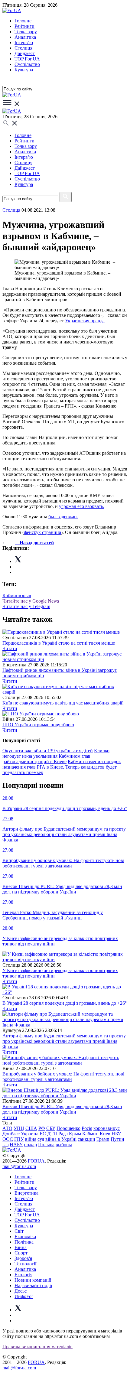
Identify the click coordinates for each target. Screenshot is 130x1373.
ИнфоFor (24, 1296)
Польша (46, 1144)
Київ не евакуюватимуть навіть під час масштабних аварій (63, 702)
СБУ (50, 1128)
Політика (24, 1241)
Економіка (25, 1236)
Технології (25, 1263)
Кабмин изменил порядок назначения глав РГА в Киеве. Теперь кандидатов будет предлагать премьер (61, 767)
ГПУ (19, 1139)
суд (40, 1139)
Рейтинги (24, 26)
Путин (117, 1139)
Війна (21, 1247)
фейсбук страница (42, 532)
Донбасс (11, 1133)
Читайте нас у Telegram (26, 606)
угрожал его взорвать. (81, 506)
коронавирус (106, 1128)
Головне (23, 20)
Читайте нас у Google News (30, 601)
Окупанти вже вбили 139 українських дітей (47, 750)
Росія (87, 1128)
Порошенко (68, 1128)
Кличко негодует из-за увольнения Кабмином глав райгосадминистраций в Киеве (55, 756)
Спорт (21, 1252)
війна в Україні (60, 1139)
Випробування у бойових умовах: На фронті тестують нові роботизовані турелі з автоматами (63, 1076)
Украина (29, 1133)
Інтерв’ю (24, 42)
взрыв (25, 595)
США (31, 1128)
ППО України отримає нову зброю (38, 724)
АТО (7, 1128)
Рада (63, 1133)
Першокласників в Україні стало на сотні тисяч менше (58, 643)
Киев (105, 1133)
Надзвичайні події (33, 1285)
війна (30, 1139)
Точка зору (26, 31)
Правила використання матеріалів (37, 1346)
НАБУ (16, 1144)
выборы (64, 1144)
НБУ (116, 1133)
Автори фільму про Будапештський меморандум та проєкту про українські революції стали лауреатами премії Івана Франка (64, 1041)
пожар (30, 1144)
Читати (9, 648)
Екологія (23, 1274)
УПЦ (19, 1128)
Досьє (21, 1290)
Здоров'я (23, 1258)
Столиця (23, 47)
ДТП (52, 1133)
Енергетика (26, 1193)
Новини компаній (33, 1280)
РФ (41, 1128)
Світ (19, 1231)
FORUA (36, 1160)
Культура (24, 69)
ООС (7, 1139)
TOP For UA (27, 58)
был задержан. (63, 516)
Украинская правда (85, 320)
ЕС (43, 1133)
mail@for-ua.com (19, 1166)
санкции (86, 1139)
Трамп (102, 1139)
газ (5, 1144)
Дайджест (25, 53)
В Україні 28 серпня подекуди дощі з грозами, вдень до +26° (64, 1003)
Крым (75, 1133)
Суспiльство (27, 64)
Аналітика (25, 37)
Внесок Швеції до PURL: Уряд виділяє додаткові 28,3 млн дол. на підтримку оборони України (62, 1109)
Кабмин (10, 595)
